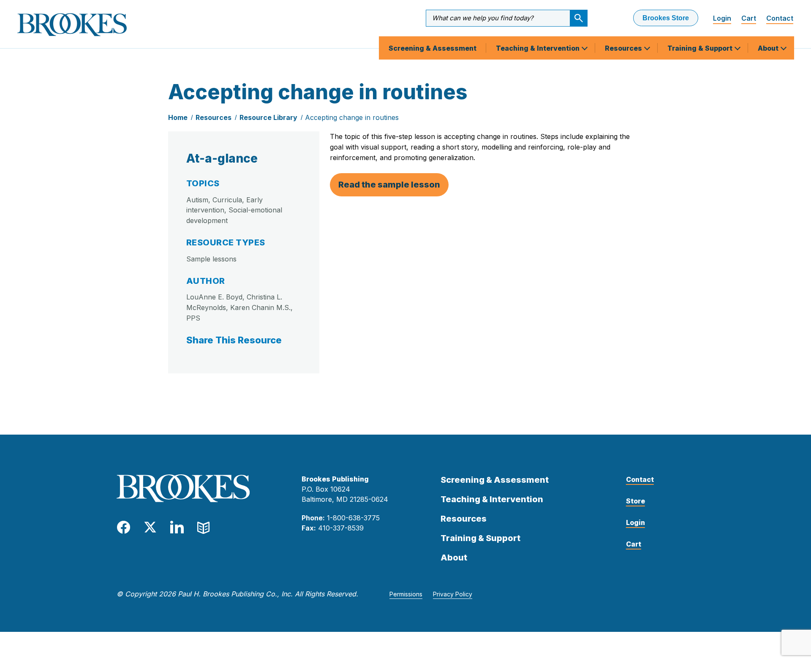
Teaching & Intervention (538, 48)
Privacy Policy (452, 594)
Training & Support (700, 48)
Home (178, 117)
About (769, 48)
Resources (624, 48)
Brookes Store (665, 18)
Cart (748, 18)
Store (635, 501)
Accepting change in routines (352, 117)
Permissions (405, 594)
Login (722, 18)
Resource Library (268, 117)
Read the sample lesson (389, 185)
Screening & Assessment (432, 48)
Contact (779, 18)
